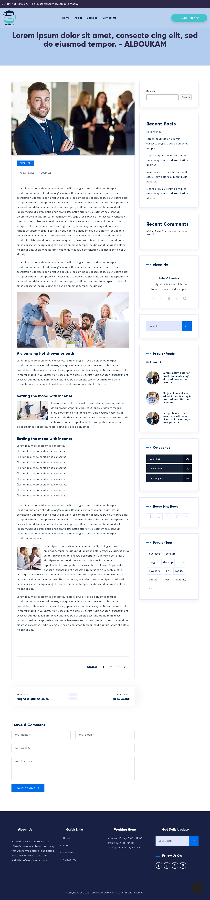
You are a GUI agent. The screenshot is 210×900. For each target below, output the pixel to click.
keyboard (154, 570)
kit (167, 570)
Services (92, 17)
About (78, 17)
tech (166, 579)
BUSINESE (25, 163)
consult (170, 553)
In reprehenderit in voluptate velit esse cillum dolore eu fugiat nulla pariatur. (166, 177)
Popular (153, 579)
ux (150, 588)
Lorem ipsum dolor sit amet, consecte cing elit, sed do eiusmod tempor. (167, 143)
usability (180, 579)
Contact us (109, 17)
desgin (153, 562)
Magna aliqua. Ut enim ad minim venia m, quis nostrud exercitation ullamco (167, 160)
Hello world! (153, 131)
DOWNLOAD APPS (189, 17)
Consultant (169, 468)
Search (150, 91)
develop (168, 562)
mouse (179, 570)
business (154, 553)
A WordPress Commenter (161, 231)
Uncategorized (169, 478)
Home (66, 17)
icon (181, 562)
